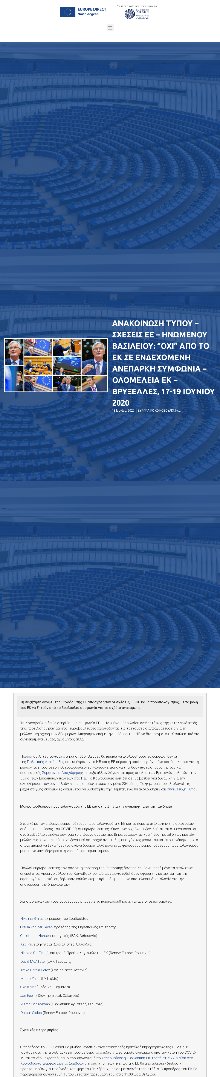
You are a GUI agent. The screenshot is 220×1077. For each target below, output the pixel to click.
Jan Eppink (28, 995)
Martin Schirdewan (35, 1004)
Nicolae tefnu (34, 953)
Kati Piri (26, 944)
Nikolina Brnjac (32, 918)
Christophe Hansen (35, 936)
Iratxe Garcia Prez (35, 970)
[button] (110, 27)
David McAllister (33, 961)
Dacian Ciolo (31, 1013)
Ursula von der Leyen (36, 927)
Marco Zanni (30, 978)
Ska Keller (28, 987)
